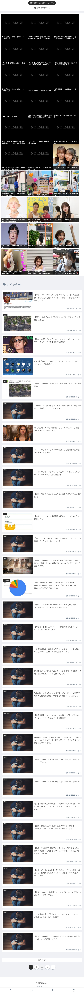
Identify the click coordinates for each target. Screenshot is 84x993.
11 (47, 967)
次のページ (42, 960)
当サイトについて (42, 986)
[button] (77, 523)
